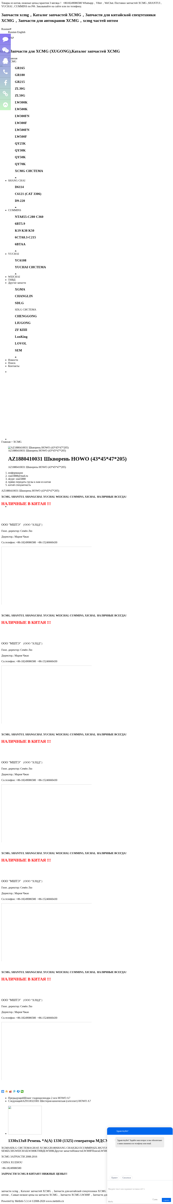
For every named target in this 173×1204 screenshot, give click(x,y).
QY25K (20, 143)
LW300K (21, 102)
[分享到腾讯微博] (14, 1091)
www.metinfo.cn (55, 1201)
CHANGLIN (24, 296)
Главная (12, 58)
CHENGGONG (26, 316)
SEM (18, 350)
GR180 (20, 75)
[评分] (115, 1184)
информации (15, 472)
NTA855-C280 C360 (29, 216)
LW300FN (22, 116)
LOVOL (21, 343)
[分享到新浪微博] (10, 1091)
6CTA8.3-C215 (25, 237)
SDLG (19, 303)
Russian (5, 29)
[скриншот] (124, 1184)
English (21, 32)
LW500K (21, 109)
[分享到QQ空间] (6, 1091)
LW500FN (22, 130)
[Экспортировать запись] (170, 1184)
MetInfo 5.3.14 (23, 1201)
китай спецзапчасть (19, 484)
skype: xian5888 (17, 478)
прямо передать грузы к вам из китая (29, 481)
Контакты (13, 366)
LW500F (21, 136)
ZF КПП (21, 330)
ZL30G (20, 88)
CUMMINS (14, 210)
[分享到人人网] (18, 1091)
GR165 (20, 68)
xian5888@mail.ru (18, 475)
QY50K (20, 157)
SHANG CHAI (16, 180)
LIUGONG (23, 323)
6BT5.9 (20, 223)
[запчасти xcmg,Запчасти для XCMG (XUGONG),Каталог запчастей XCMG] (60, 51)
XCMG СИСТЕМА (29, 171)
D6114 (19, 187)
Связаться (126, 1178)
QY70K (20, 164)
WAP (11, 37)
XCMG (12, 61)
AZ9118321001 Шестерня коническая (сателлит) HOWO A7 (56, 1101)
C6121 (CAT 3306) (28, 194)
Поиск (12, 363)
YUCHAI (13, 253)
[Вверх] (5, 104)
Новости (13, 359)
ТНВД (11, 279)
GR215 (20, 82)
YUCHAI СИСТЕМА (30, 267)
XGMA (20, 289)
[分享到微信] (22, 1091)
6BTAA (20, 244)
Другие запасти (17, 282)
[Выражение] (110, 1184)
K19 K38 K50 (24, 230)
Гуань (155, 1199)
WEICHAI (14, 276)
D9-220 (20, 200)
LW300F (21, 123)
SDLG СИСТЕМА (25, 309)
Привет (114, 1178)
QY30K (20, 150)
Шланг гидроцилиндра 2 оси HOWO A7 (47, 1098)
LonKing (21, 336)
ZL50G (20, 95)
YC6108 (20, 260)
